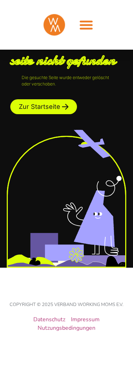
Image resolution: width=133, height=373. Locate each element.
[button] (86, 24)
